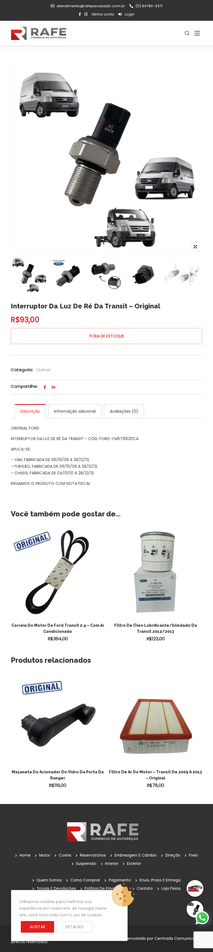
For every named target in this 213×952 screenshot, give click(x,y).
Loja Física (171, 888)
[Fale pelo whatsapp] (202, 917)
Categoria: (22, 370)
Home (25, 855)
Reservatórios (93, 855)
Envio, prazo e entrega (160, 880)
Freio (193, 855)
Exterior (134, 863)
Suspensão (86, 863)
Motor (44, 855)
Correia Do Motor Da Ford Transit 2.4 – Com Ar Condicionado (57, 628)
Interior (111, 863)
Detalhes (74, 927)
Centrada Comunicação (178, 938)
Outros (43, 370)
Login (129, 14)
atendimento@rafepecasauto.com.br (91, 6)
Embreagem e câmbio (136, 855)
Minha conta (103, 14)
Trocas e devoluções (56, 888)
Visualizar (60, 559)
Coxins (65, 855)
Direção (172, 855)
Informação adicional (75, 411)
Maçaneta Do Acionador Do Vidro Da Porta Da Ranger (58, 775)
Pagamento (120, 880)
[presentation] (15, 591)
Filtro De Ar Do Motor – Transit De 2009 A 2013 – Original (155, 775)
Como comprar (85, 880)
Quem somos (49, 880)
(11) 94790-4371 (149, 6)
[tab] (30, 411)
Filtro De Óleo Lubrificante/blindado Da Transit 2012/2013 (155, 628)
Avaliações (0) (124, 411)
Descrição (30, 411)
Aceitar (37, 927)
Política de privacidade (106, 888)
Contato (145, 888)
